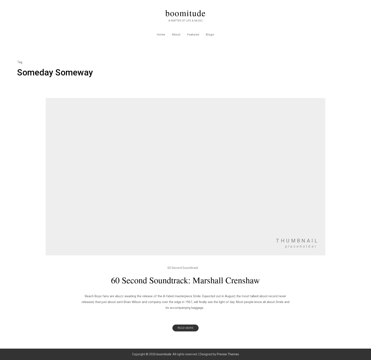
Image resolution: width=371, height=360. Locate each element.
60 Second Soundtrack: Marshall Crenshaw (185, 280)
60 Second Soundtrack (182, 268)
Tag (19, 62)
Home (161, 34)
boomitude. (164, 354)
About (176, 34)
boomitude (185, 13)
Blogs (210, 34)
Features (193, 34)
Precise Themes (228, 354)
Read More (185, 327)
